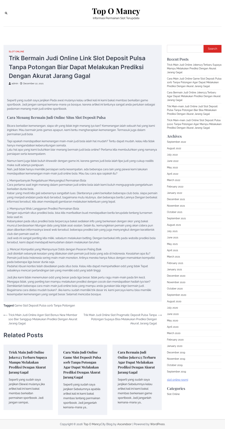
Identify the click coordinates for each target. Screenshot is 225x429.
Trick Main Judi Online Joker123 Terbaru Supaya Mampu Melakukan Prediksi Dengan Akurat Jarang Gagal (28, 362)
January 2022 (174, 193)
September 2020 (176, 294)
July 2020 (172, 307)
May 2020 (172, 320)
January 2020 (174, 346)
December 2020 (176, 275)
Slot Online (16, 51)
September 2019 (176, 371)
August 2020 (174, 301)
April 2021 (172, 250)
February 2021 (175, 263)
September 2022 (176, 141)
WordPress (157, 424)
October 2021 (174, 212)
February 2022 (175, 186)
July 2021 (172, 231)
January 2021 (174, 269)
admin (15, 83)
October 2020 (175, 288)
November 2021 (176, 205)
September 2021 (176, 218)
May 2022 (172, 167)
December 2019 (176, 352)
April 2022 (172, 173)
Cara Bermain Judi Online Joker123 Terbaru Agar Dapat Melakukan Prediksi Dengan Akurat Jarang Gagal (137, 362)
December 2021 (176, 199)
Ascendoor (124, 424)
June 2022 (172, 161)
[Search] (6, 13)
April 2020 (173, 326)
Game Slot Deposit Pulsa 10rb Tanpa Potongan (44, 305)
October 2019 (174, 365)
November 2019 (176, 358)
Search (212, 48)
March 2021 (173, 256)
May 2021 (172, 243)
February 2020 (175, 339)
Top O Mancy (116, 11)
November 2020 (176, 282)
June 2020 (173, 314)
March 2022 (173, 180)
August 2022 (174, 148)
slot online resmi (177, 379)
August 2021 (174, 224)
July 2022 (172, 154)
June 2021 (172, 237)
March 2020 (174, 333)
